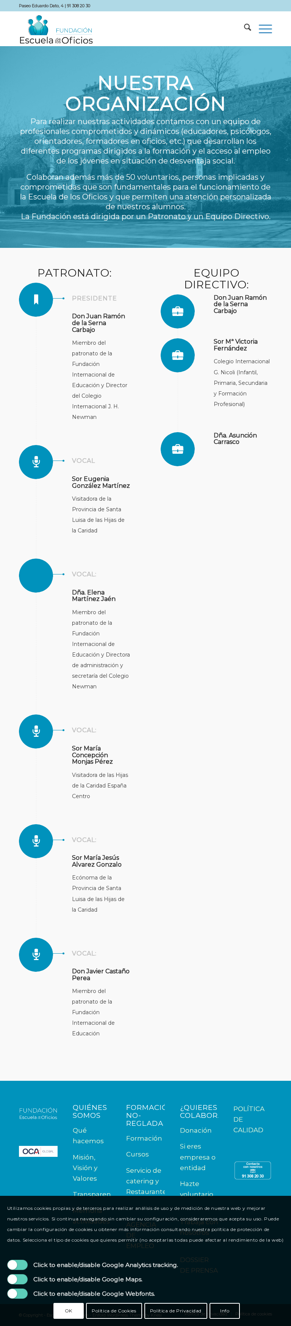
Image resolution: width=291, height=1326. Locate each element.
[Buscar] (243, 29)
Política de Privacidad (176, 1311)
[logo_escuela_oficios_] (56, 29)
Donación (196, 1130)
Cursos (137, 1154)
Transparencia (96, 1194)
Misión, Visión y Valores (85, 1167)
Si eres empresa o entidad (198, 1156)
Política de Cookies (114, 1311)
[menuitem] (243, 29)
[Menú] (261, 29)
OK (68, 1311)
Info (224, 1311)
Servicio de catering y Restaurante (146, 1181)
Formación (144, 1138)
